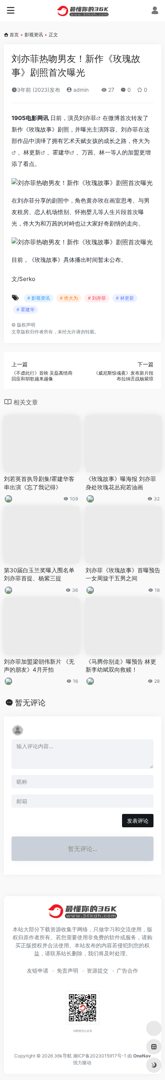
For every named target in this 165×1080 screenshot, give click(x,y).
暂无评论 (30, 702)
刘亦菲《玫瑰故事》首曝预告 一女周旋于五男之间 (123, 574)
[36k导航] (83, 11)
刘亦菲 (87, 118)
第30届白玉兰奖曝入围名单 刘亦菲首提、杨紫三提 (39, 574)
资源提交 (97, 970)
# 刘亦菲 (97, 298)
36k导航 (63, 1056)
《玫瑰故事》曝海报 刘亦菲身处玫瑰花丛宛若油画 (121, 482)
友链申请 (37, 970)
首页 (14, 34)
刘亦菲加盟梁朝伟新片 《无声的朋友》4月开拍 (39, 665)
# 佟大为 (69, 298)
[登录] (155, 11)
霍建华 (61, 152)
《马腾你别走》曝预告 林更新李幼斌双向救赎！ (121, 665)
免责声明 (67, 970)
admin (80, 89)
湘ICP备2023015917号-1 (99, 1056)
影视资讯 (34, 34)
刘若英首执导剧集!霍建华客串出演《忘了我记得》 (39, 482)
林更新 (32, 152)
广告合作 (127, 970)
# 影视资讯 (38, 298)
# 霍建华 (25, 309)
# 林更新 (125, 298)
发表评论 (137, 820)
